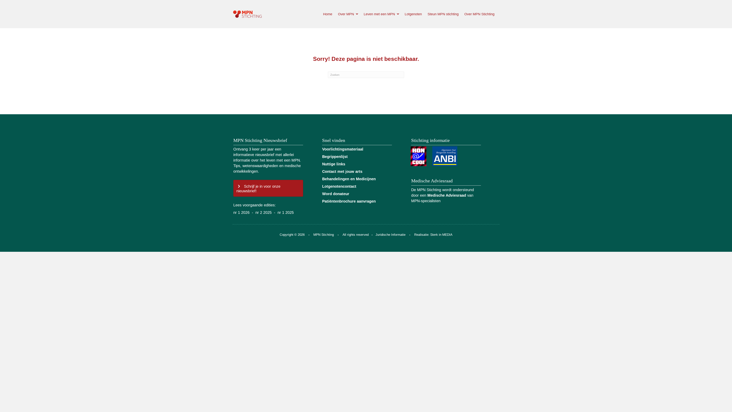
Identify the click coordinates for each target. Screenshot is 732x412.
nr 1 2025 (286, 212)
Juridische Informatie (390, 235)
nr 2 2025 (263, 212)
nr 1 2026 (241, 212)
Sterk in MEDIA (441, 235)
